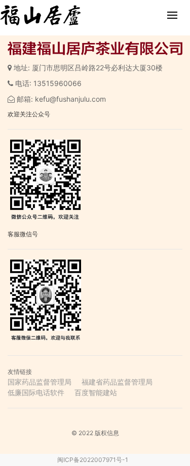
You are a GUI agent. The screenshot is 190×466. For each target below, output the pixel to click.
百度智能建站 (95, 392)
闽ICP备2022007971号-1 (92, 459)
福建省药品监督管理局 (117, 381)
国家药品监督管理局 (39, 381)
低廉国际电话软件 (36, 392)
